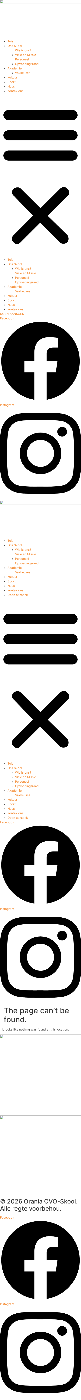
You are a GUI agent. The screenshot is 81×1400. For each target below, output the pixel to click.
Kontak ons (15, 91)
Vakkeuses (22, 73)
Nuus (11, 86)
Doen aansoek (18, 595)
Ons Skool (15, 46)
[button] (40, 175)
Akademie (15, 68)
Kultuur (12, 77)
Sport (12, 82)
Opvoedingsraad (27, 64)
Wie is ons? (23, 50)
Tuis (10, 41)
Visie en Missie (25, 55)
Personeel (22, 59)
